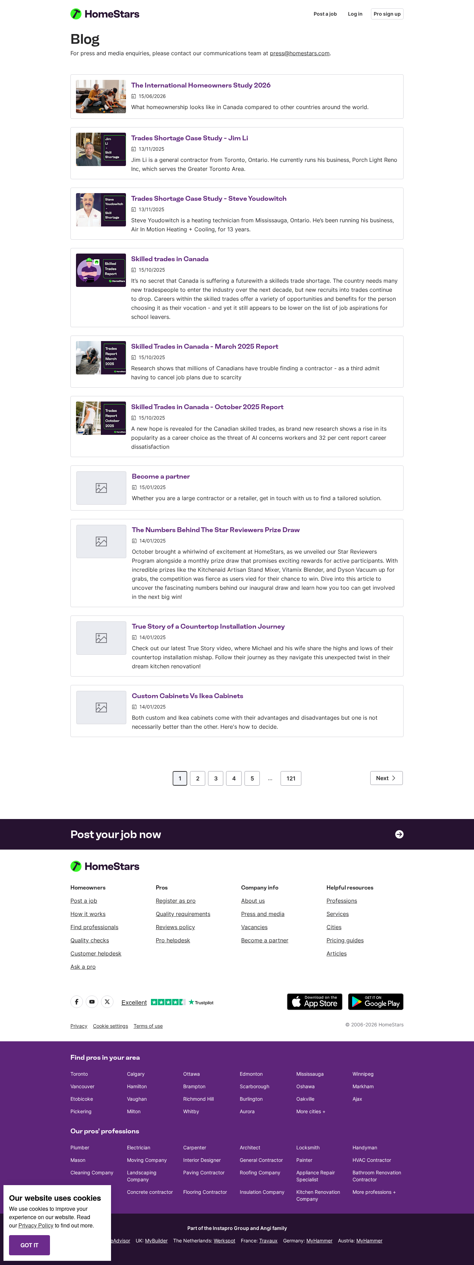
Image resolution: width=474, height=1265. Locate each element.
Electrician (138, 1147)
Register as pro (176, 900)
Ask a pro (83, 966)
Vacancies (254, 927)
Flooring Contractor (205, 1192)
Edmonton (251, 1074)
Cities (334, 927)
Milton (134, 1111)
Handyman (365, 1147)
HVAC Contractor (372, 1160)
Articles (337, 953)
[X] (107, 1001)
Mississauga (310, 1074)
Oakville (305, 1099)
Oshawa (305, 1086)
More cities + (310, 1111)
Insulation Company (262, 1192)
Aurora (247, 1111)
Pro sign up (387, 14)
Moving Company (147, 1160)
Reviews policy (175, 927)
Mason (77, 1160)
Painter (304, 1160)
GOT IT (29, 1245)
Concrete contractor (150, 1192)
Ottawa (191, 1074)
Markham (363, 1086)
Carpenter (194, 1147)
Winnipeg (363, 1074)
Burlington (251, 1099)
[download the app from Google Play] (376, 1001)
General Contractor (261, 1160)
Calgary (136, 1074)
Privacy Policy (35, 1225)
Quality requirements (183, 913)
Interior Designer (202, 1160)
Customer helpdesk (95, 953)
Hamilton (137, 1086)
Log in (355, 14)
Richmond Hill (198, 1099)
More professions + (374, 1192)
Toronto (79, 1074)
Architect (250, 1147)
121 (291, 778)
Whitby (191, 1111)
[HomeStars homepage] (111, 13)
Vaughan (137, 1099)
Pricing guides (345, 940)
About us (253, 900)
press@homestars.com (300, 53)
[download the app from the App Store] (314, 1001)
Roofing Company (260, 1172)
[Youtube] (92, 1001)
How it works (87, 913)
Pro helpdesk (173, 940)
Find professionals (94, 927)
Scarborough (254, 1086)
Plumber (79, 1147)
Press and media (263, 913)
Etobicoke (81, 1099)
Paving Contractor (204, 1172)
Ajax (357, 1099)
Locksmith (308, 1147)
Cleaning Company (91, 1172)
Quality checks (89, 940)
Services (338, 913)
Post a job (325, 14)
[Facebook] (76, 1001)
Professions (342, 900)
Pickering (81, 1111)
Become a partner (264, 940)
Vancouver (82, 1086)
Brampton (194, 1086)
